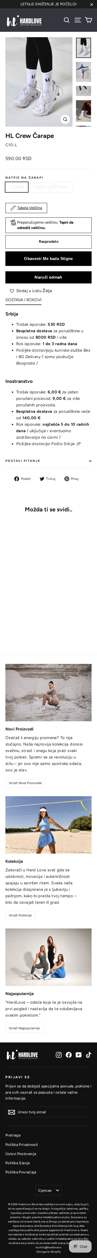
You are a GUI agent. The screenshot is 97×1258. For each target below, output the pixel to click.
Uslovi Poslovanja (20, 1154)
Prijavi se (17, 1077)
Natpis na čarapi (24, 177)
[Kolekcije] (48, 825)
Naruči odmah (48, 277)
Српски (44, 1190)
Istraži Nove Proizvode (25, 783)
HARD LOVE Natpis (51, 187)
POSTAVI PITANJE (22, 461)
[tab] (23, 301)
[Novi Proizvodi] (48, 692)
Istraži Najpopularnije (24, 1028)
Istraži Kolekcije (20, 915)
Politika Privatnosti (21, 1144)
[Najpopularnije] (48, 957)
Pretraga (12, 1135)
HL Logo (16, 187)
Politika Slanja (17, 1163)
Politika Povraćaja (20, 1172)
